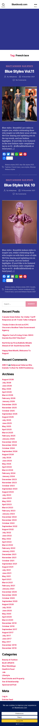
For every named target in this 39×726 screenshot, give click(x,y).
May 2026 (6, 389)
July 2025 (6, 420)
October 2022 (8, 523)
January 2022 (8, 551)
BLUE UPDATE (27, 66)
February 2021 (8, 586)
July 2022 (6, 532)
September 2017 (9, 629)
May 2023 (6, 501)
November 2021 (9, 557)
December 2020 (9, 592)
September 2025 (9, 414)
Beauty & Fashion (13, 66)
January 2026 (8, 401)
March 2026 (7, 395)
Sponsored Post (9, 685)
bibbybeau (13, 77)
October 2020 (8, 598)
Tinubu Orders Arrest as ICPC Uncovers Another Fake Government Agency (18, 327)
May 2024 (6, 464)
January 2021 (8, 589)
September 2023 (9, 489)
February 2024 (8, 473)
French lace (16, 167)
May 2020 (6, 614)
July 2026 (6, 383)
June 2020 (7, 611)
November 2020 (9, 595)
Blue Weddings (9, 666)
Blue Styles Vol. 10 (19, 185)
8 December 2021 (28, 77)
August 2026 (8, 379)
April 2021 (6, 579)
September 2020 (9, 601)
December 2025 (9, 404)
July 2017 (6, 635)
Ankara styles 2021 (12, 165)
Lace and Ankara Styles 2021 (25, 292)
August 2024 (8, 454)
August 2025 (8, 417)
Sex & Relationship (10, 682)
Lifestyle (6, 675)
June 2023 (7, 498)
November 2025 (9, 408)
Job (3, 672)
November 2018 (9, 623)
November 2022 (9, 520)
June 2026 (7, 386)
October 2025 (8, 411)
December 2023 (9, 479)
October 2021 (8, 561)
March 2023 (7, 507)
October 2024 (8, 448)
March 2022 (7, 545)
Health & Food (8, 669)
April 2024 (7, 467)
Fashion (8, 167)
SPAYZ (5, 365)
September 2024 (9, 451)
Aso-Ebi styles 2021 (27, 165)
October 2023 (8, 486)
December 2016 (9, 645)
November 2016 (9, 648)
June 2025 (7, 423)
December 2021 (9, 554)
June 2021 (6, 573)
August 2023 (8, 492)
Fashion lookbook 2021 (26, 289)
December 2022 (9, 517)
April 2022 (6, 542)
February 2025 (8, 436)
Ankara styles (10, 287)
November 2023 (9, 482)
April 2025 (7, 429)
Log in (4, 696)
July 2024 (6, 457)
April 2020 (7, 617)
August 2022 (8, 529)
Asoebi (32, 287)
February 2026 (8, 398)
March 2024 (7, 470)
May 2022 (6, 539)
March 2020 (7, 620)
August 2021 (7, 567)
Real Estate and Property (13, 678)
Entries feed (7, 699)
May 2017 (6, 642)
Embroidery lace (11, 289)
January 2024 (8, 476)
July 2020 (6, 607)
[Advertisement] (19, 29)
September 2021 (9, 564)
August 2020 (8, 604)
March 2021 (7, 582)
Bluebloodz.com (19, 4)
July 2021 (6, 570)
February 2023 (8, 511)
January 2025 (8, 439)
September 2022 (9, 526)
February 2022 (8, 548)
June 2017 (6, 639)
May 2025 (6, 426)
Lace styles (25, 167)
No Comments (21, 80)
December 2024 (9, 442)
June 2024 (7, 461)
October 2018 (8, 626)
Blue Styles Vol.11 (19, 71)
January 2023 (8, 514)
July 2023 (6, 495)
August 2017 (7, 632)
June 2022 (7, 536)
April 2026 (7, 392)
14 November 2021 (28, 190)
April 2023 (7, 504)
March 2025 (7, 432)
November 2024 (9, 445)
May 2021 (6, 576)
